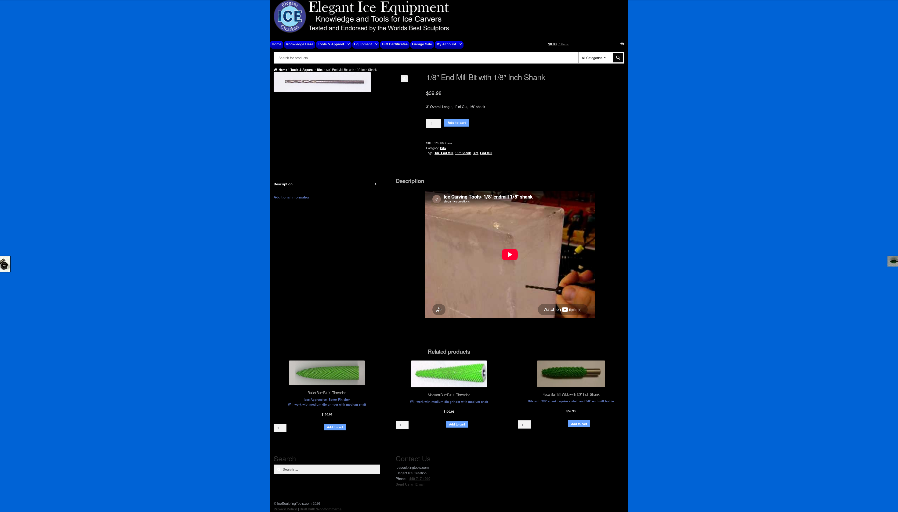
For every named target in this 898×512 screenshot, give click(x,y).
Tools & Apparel (331, 44)
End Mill (486, 153)
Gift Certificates (395, 44)
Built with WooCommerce (320, 509)
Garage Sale (422, 44)
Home (276, 44)
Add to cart (457, 122)
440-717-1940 (419, 478)
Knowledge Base (299, 44)
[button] (404, 78)
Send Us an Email (410, 484)
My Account (446, 44)
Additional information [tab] (292, 197)
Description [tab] (283, 184)
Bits (319, 69)
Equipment (363, 44)
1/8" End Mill (444, 153)
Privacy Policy (285, 509)
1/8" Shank (463, 153)
